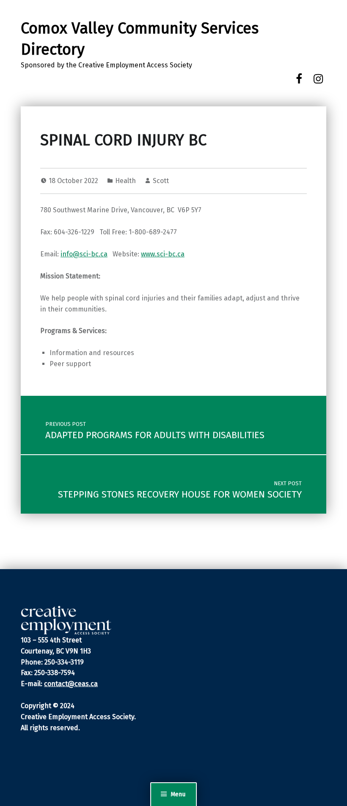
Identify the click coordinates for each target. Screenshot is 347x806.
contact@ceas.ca (71, 684)
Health (125, 181)
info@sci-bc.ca (84, 254)
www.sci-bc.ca (163, 254)
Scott (161, 181)
